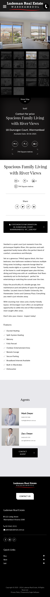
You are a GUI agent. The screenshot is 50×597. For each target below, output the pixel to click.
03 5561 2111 (11, 526)
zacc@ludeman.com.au (28, 440)
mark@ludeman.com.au (28, 420)
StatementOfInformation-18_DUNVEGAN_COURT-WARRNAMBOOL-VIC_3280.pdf (23, 227)
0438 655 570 (25, 437)
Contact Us (25, 496)
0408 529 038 (25, 417)
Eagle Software (34, 592)
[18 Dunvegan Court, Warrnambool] (25, 30)
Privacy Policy (15, 592)
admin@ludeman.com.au (15, 530)
